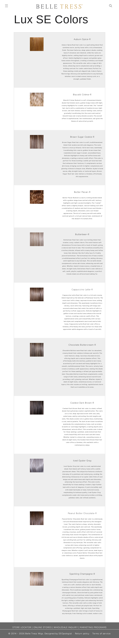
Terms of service (101, 633)
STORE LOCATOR (21, 627)
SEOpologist (65, 633)
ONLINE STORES (42, 627)
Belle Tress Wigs (34, 633)
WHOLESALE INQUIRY (66, 627)
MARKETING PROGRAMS (93, 627)
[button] (6, 5)
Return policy (82, 633)
